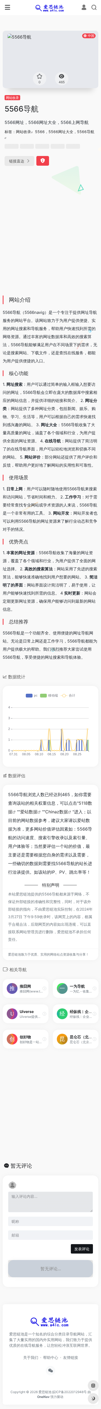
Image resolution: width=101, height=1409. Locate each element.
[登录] (84, 8)
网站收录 (12, 98)
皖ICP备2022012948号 (69, 1392)
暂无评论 (21, 1165)
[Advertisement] (50, 238)
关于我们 (30, 1357)
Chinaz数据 (56, 811)
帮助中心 (50, 1357)
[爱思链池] (50, 7)
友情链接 (70, 1357)
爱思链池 (45, 1392)
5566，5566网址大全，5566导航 (64, 131)
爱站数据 (28, 811)
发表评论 (81, 1249)
